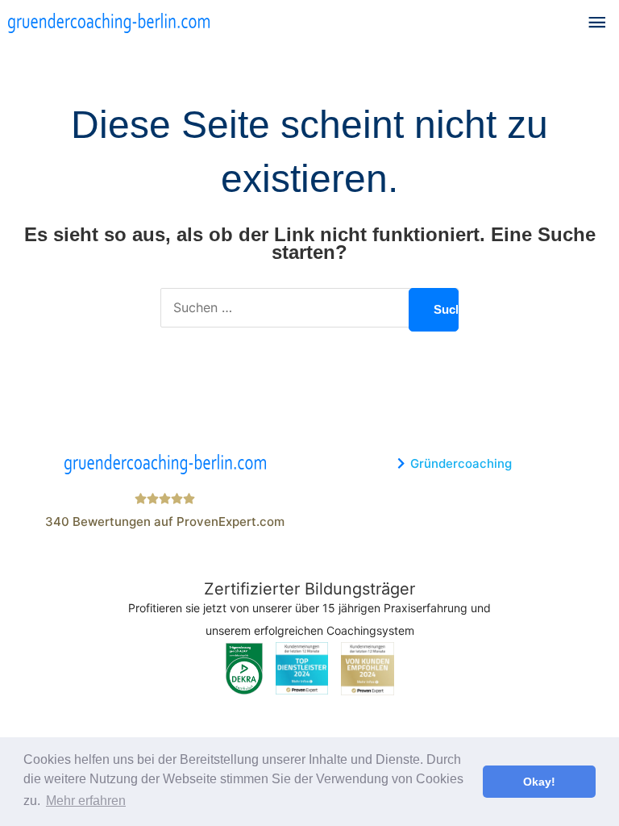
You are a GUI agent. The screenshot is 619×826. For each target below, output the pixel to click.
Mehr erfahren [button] (86, 800)
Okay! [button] (539, 781)
